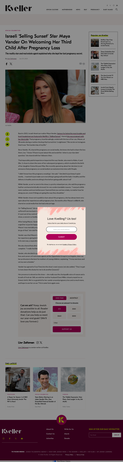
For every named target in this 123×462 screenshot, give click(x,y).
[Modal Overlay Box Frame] (61, 231)
